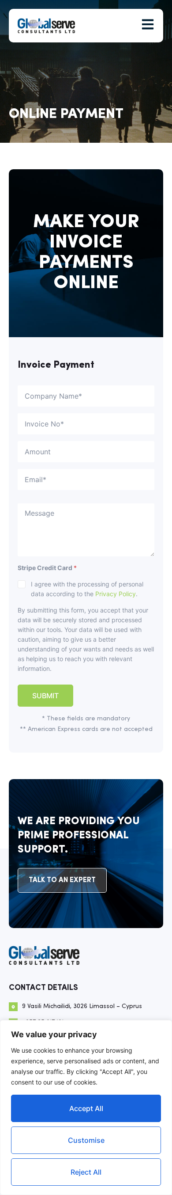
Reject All (86, 1172)
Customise (86, 1140)
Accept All (86, 1108)
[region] (86, 1107)
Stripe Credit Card (47, 567)
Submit (45, 695)
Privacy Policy (115, 594)
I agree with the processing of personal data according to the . (87, 589)
